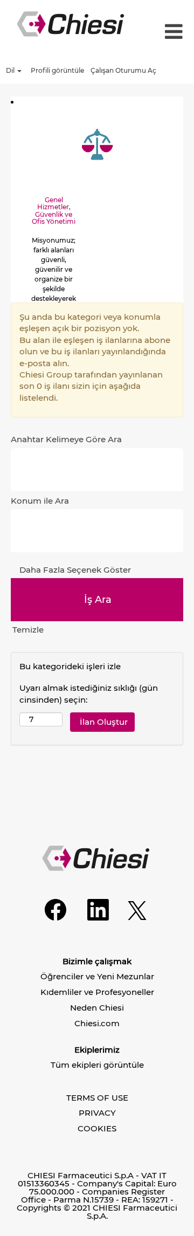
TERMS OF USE (97, 1097)
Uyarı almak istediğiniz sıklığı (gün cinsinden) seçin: (88, 693)
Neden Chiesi (97, 1007)
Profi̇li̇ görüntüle (57, 70)
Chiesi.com (97, 1023)
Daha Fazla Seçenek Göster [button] (75, 570)
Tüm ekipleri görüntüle (97, 1064)
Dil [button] (11, 70)
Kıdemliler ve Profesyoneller (97, 992)
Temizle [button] (28, 629)
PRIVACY (97, 1112)
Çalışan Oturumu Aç (123, 70)
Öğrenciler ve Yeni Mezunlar (97, 976)
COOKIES (97, 1128)
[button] (172, 32)
